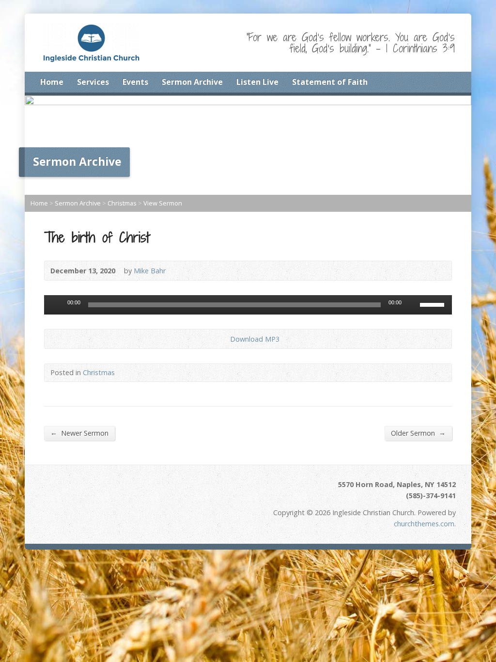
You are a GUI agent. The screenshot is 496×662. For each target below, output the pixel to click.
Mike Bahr (150, 270)
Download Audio (222, 339)
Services (93, 82)
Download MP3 (254, 339)
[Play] (57, 305)
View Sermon (162, 203)
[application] (248, 305)
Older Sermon (418, 433)
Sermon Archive (192, 82)
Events (135, 82)
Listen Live (257, 82)
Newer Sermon (79, 433)
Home (51, 82)
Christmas (122, 203)
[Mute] (412, 305)
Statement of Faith (330, 82)
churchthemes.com (424, 523)
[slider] (433, 304)
